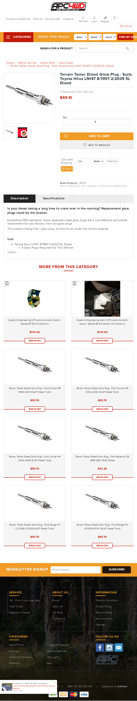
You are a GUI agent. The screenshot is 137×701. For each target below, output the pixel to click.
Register (105, 21)
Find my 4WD (126, 37)
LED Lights (53, 657)
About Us (37, 19)
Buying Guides (52, 19)
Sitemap (100, 624)
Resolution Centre (19, 612)
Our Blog (57, 612)
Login (94, 21)
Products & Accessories (18, 19)
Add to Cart (99, 136)
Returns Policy (104, 612)
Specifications (54, 198)
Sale (49, 663)
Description (19, 198)
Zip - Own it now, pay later (24, 600)
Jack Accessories (57, 651)
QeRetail (122, 686)
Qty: (65, 117)
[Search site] (127, 48)
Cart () (128, 26)
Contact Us (68, 19)
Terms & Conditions (107, 600)
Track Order (16, 606)
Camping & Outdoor (20, 657)
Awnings (14, 651)
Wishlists (83, 21)
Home (55, 600)
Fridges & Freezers (58, 645)
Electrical (14, 663)
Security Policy (104, 618)
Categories (22, 37)
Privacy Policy (104, 606)
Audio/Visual (16, 644)
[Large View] (9, 133)
